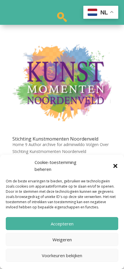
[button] (115, 166)
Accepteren (62, 224)
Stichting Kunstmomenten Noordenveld (55, 139)
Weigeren (62, 239)
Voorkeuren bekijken (62, 255)
